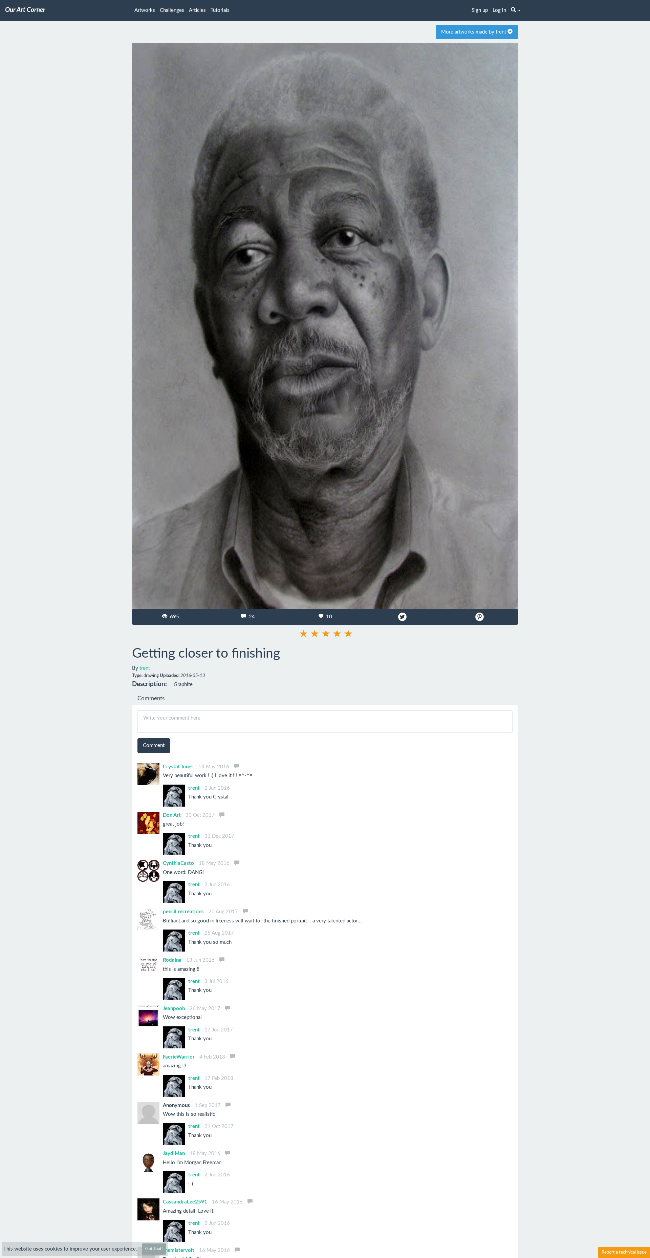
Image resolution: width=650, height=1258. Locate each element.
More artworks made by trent (474, 32)
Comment (154, 745)
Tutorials (220, 10)
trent (144, 668)
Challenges (172, 10)
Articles (197, 10)
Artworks (144, 10)
